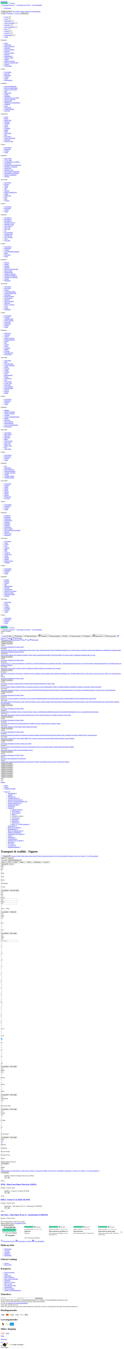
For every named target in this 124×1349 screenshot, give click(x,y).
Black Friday (8, 1265)
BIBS (6, 439)
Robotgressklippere (9, 471)
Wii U (6, 239)
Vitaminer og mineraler (11, 277)
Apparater (7, 335)
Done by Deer (8, 441)
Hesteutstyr (7, 535)
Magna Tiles (7, 120)
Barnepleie (7, 280)
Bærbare (6, 581)
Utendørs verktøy (9, 476)
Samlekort (7, 104)
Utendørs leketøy (9, 109)
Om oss (6, 1263)
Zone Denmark (8, 364)
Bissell (6, 186)
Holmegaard (7, 378)
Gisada (6, 308)
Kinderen (7, 51)
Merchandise (8, 66)
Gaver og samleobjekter (11, 425)
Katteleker (7, 524)
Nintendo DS (8, 235)
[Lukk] (2, 633)
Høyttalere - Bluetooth (10, 166)
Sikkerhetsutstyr (9, 423)
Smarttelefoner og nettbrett (12, 162)
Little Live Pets (8, 141)
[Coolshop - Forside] (26, 11)
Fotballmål (7, 96)
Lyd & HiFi (7, 163)
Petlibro (6, 559)
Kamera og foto (8, 170)
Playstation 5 (8, 218)
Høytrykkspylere (9, 469)
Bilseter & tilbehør (9, 412)
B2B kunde (7, 8)
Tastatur (6, 583)
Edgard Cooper (8, 561)
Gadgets (6, 64)
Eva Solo (7, 498)
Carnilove (7, 553)
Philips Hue (7, 195)
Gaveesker (7, 322)
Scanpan (6, 368)
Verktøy (6, 59)
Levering (7, 1250)
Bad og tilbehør (8, 421)
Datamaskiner (8, 56)
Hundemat (7, 515)
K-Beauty (7, 317)
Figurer (6, 94)
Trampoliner (7, 107)
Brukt (6, 253)
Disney (6, 126)
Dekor (6, 346)
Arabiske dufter (8, 319)
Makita (6, 493)
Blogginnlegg (8, 80)
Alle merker (7, 182)
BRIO (6, 131)
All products (7, 72)
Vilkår (2, 1336)
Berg (5, 135)
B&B (5, 549)
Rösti (5, 362)
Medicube (7, 303)
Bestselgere (7, 75)
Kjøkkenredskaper (9, 340)
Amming (6, 415)
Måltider (6, 410)
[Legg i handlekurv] (8, 1178)
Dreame (6, 184)
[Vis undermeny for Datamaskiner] (14, 35)
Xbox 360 (7, 229)
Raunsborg (7, 295)
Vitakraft (6, 548)
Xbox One (7, 227)
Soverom (7, 351)
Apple (6, 187)
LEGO (6, 117)
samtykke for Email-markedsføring (18, 1303)
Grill (5, 466)
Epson (6, 604)
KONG (6, 544)
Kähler (6, 393)
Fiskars (6, 377)
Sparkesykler (8, 101)
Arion (6, 543)
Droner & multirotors (10, 175)
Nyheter (6, 77)
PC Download (8, 232)
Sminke (6, 264)
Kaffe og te (7, 333)
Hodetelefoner (8, 586)
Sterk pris (7, 73)
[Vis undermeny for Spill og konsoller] (16, 23)
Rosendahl (7, 385)
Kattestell (7, 525)
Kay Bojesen (8, 381)
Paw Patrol (7, 136)
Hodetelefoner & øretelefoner (12, 165)
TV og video (8, 160)
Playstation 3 (8, 221)
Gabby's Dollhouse (9, 138)
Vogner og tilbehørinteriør (11, 417)
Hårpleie (6, 266)
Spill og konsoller (9, 46)
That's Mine (7, 449)
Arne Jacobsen (8, 386)
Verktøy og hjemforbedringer (12, 1290)
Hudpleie (7, 267)
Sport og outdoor (9, 53)
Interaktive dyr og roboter (11, 98)
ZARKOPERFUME (10, 293)
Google (6, 605)
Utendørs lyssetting (9, 473)
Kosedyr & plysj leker (10, 89)
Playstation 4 (8, 219)
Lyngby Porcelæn (9, 365)
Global (6, 370)
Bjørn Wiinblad (8, 388)
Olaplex (6, 290)
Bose (5, 199)
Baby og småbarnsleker (11, 88)
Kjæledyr (7, 54)
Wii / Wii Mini (8, 237)
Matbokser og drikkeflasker (12, 102)
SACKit (6, 390)
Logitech (6, 191)
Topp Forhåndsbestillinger (11, 251)
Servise (6, 341)
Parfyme (6, 262)
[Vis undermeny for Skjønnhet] (12, 25)
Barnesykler (7, 93)
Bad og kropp (8, 271)
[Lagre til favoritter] (5, 1178)
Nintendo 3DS (8, 234)
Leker (6, 43)
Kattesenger (7, 527)
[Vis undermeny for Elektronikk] (12, 21)
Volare (6, 125)
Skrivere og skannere (10, 591)
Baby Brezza (8, 434)
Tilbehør (6, 176)
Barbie (6, 118)
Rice (5, 447)
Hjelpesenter (8, 1249)
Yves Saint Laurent (9, 291)
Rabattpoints (8, 1255)
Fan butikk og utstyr (10, 1285)
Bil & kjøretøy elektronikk (11, 171)
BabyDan (7, 436)
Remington (7, 309)
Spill (5, 91)
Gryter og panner (9, 338)
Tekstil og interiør (9, 413)
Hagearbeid (7, 468)
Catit (5, 546)
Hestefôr (6, 532)
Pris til (2, 901)
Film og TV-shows (9, 1282)
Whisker (6, 557)
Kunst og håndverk (9, 99)
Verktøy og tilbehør (9, 274)
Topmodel (7, 128)
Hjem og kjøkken (9, 49)
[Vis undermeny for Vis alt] (9, 17)
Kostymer (7, 111)
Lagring (6, 344)
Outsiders (7, 123)
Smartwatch (7, 168)
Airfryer (6, 336)
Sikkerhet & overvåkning (11, 173)
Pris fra (3, 898)
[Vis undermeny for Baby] (9, 29)
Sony (5, 197)
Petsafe (6, 556)
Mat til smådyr (8, 528)
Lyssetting (7, 348)
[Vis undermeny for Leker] (9, 19)
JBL (5, 189)
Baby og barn (8, 1284)
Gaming (6, 579)
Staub (6, 373)
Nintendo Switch (9, 224)
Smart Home (8, 158)
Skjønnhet (7, 48)
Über (5, 551)
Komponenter (8, 589)
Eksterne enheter (9, 593)
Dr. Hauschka (8, 298)
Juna (5, 380)
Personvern (4, 1339)
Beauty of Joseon (9, 304)
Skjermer (7, 588)
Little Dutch (7, 133)
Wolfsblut (7, 562)
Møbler (6, 349)
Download (7, 255)
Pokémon (7, 122)
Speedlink (7, 608)
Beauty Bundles (9, 320)
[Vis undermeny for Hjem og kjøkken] (16, 27)
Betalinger (7, 1254)
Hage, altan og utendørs (11, 1279)
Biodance (7, 300)
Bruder (6, 130)
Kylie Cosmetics (9, 301)
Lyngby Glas (8, 383)
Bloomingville (8, 375)
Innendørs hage (8, 353)
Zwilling (6, 372)
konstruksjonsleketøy (10, 86)
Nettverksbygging (9, 594)
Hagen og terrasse (9, 61)
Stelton (6, 367)
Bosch (6, 490)
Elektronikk (7, 45)
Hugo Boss (7, 288)
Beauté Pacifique (9, 296)
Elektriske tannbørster (10, 275)
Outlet (6, 78)
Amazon (6, 200)
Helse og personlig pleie (11, 62)
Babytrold (7, 437)
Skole (6, 106)
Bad (5, 343)
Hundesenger (8, 520)
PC (5, 231)
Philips (6, 194)
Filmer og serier (8, 58)
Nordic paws (8, 554)
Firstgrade (7, 140)
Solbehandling (8, 272)
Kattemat (7, 522)
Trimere (6, 279)
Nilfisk (6, 487)
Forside (3, 782)
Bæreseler (7, 420)
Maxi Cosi (7, 444)
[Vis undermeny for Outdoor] (11, 31)
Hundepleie (7, 519)
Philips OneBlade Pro (10, 192)
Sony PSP (7, 240)
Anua (6, 306)
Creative (6, 610)
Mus (5, 584)
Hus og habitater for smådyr (12, 530)
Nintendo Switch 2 (9, 222)
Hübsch (6, 391)
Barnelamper (8, 426)
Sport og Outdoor (9, 1289)
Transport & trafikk (9, 788)
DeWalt (6, 492)
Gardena (6, 485)
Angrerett (7, 1252)
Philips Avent (8, 446)
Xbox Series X (8, 226)
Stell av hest (7, 533)
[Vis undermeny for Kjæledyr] (11, 33)
